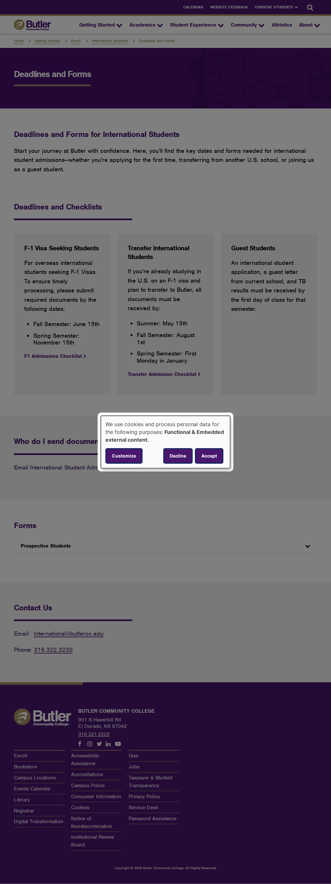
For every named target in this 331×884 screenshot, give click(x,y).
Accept (209, 456)
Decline (178, 456)
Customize (124, 456)
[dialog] (165, 442)
